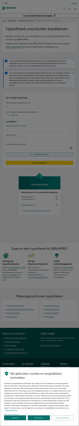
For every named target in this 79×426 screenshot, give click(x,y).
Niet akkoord (39, 418)
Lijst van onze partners (11, 414)
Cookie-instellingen (62, 418)
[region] (39, 396)
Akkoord (15, 418)
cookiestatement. (11, 410)
